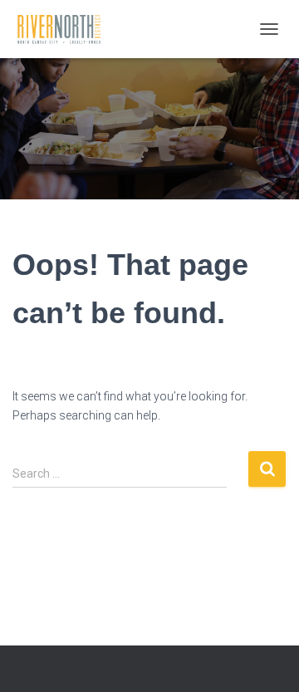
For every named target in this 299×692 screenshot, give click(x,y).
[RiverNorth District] (64, 29)
